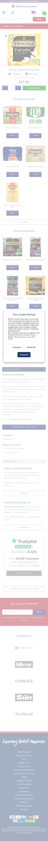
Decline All (31, 347)
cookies (31, 319)
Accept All (24, 354)
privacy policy (26, 337)
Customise (17, 347)
